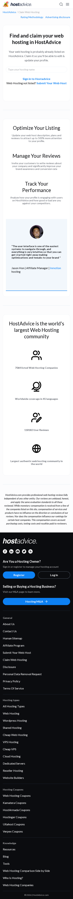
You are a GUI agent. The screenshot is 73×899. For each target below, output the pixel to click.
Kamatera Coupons (14, 802)
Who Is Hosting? (13, 878)
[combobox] (36, 69)
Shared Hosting (12, 727)
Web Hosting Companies (18, 885)
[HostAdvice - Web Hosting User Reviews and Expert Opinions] (17, 4)
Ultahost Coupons (14, 824)
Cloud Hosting (12, 756)
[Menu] (67, 4)
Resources (9, 849)
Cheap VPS (9, 749)
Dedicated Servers (14, 763)
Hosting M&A (34, 601)
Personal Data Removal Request (22, 674)
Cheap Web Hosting (15, 734)
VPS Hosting (10, 742)
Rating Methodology (32, 17)
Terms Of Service (13, 688)
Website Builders (13, 777)
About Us (9, 624)
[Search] (61, 4)
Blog (6, 856)
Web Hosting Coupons (17, 795)
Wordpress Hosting (15, 720)
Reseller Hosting (13, 770)
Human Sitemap (12, 638)
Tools (6, 863)
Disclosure (9, 667)
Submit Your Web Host (51, 83)
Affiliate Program (13, 645)
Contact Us (10, 631)
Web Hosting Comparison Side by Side (26, 870)
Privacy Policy (11, 681)
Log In (54, 575)
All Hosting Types (14, 706)
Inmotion (55, 268)
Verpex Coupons (13, 831)
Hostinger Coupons (15, 817)
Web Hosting (11, 713)
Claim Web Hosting (15, 659)
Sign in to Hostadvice (36, 78)
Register (19, 575)
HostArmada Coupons (16, 810)
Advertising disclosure (57, 17)
